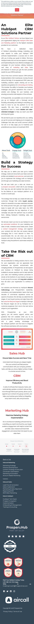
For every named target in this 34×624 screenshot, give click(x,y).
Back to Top (7, 459)
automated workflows (10, 224)
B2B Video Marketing (10, 493)
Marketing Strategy (9, 465)
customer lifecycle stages (11, 301)
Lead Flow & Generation (11, 485)
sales (26, 67)
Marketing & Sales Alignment (12, 489)
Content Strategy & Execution (13, 469)
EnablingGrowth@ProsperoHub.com (15, 586)
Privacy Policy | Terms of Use (12, 611)
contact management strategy (13, 229)
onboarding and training (25, 85)
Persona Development (10, 467)
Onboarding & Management (12, 505)
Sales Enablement (9, 487)
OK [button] (17, 10)
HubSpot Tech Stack (10, 499)
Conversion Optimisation (11, 471)
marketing (16, 67)
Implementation (8, 503)
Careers (5, 479)
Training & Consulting (10, 507)
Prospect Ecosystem (9, 501)
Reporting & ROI (8, 491)
